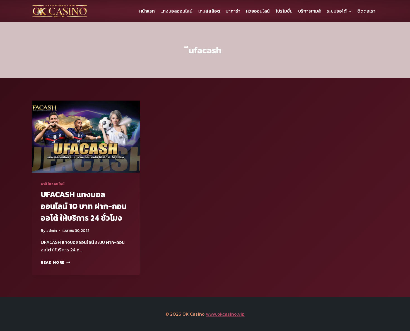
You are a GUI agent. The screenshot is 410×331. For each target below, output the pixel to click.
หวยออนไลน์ (258, 11)
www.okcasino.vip (225, 314)
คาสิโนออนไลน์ (53, 184)
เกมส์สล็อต (209, 11)
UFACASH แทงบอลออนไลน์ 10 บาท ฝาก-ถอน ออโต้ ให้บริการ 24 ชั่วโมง (84, 206)
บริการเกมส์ (309, 11)
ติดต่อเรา (366, 11)
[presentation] (86, 137)
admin (51, 230)
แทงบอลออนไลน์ (176, 11)
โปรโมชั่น (284, 11)
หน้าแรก (147, 11)
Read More (55, 262)
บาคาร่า (233, 11)
